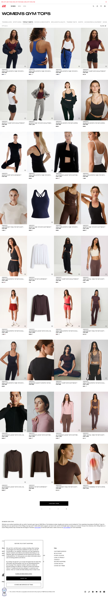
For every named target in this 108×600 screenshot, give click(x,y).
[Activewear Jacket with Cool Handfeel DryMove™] (40, 308)
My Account (58, 553)
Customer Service (60, 551)
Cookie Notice (58, 563)
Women (13, 6)
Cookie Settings (59, 565)
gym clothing (66, 527)
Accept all (23, 578)
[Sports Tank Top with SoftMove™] (40, 204)
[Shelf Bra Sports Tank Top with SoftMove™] (40, 152)
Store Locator (59, 555)
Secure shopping (59, 561)
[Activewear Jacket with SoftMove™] (67, 152)
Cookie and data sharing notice (23, 573)
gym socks (38, 527)
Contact (57, 559)
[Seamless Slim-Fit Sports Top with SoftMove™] (40, 360)
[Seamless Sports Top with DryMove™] (67, 100)
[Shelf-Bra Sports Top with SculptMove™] (13, 256)
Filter (102, 26)
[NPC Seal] (4, 591)
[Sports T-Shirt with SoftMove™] (67, 360)
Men (19, 6)
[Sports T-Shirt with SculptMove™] (13, 100)
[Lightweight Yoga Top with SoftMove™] (13, 204)
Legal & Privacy (59, 557)
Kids (24, 6)
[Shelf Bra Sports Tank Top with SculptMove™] (13, 48)
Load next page (54, 503)
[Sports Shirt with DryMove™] (13, 152)
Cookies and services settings (23, 584)
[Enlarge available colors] (84, 74)
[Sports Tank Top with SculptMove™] (40, 100)
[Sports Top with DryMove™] (40, 256)
